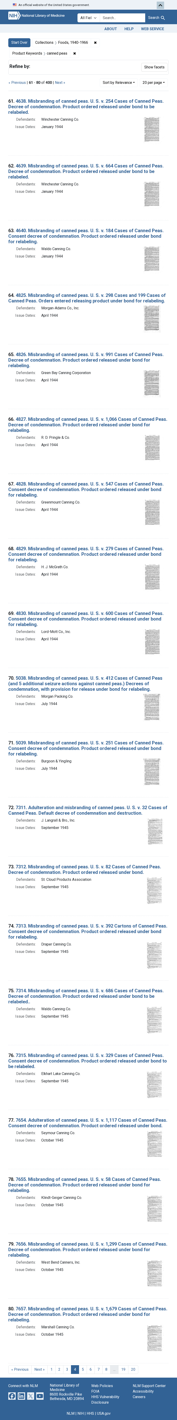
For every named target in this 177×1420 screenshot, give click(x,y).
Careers (139, 1397)
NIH (80, 1413)
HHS (90, 1413)
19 (123, 1369)
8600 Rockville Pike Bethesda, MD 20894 (67, 1396)
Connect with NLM (23, 1386)
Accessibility (143, 1391)
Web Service (152, 29)
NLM (70, 1413)
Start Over (19, 42)
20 (152, 82)
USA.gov (104, 1413)
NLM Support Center (149, 1386)
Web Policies (102, 1386)
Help (129, 29)
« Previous (17, 82)
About (110, 29)
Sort (117, 82)
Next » (60, 82)
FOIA (95, 1391)
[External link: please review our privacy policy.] (12, 1396)
